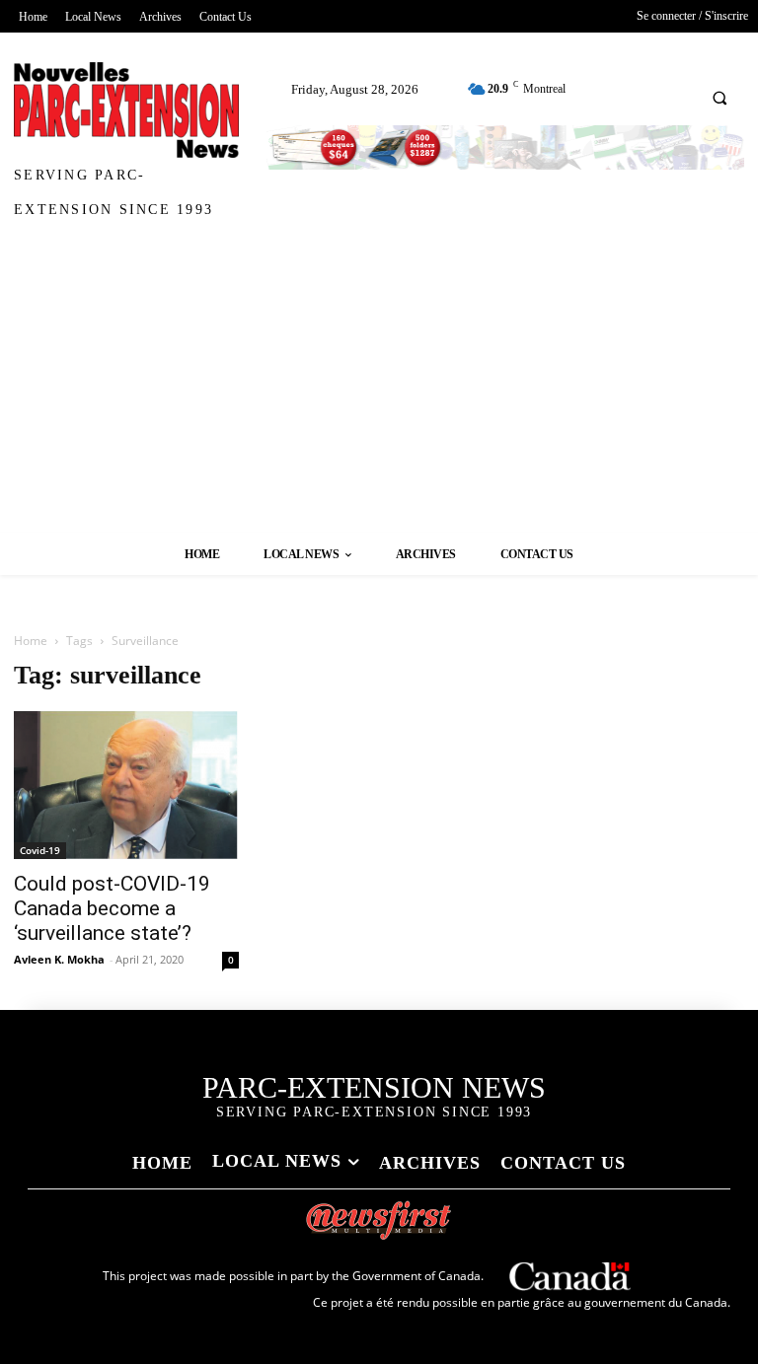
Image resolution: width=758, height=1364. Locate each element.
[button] (719, 97)
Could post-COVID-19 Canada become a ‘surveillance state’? (112, 908)
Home (30, 640)
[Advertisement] (379, 385)
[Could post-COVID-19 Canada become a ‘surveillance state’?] (126, 785)
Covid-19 (40, 850)
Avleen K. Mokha (59, 959)
